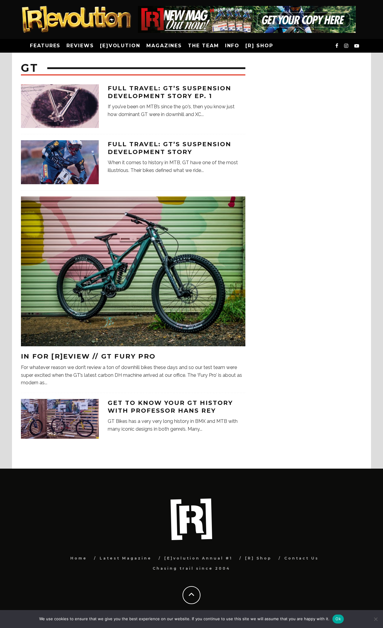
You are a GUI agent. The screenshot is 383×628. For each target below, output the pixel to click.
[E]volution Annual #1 (198, 558)
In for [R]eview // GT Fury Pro (88, 356)
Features (45, 45)
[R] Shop (259, 45)
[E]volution (120, 45)
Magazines (164, 45)
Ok (338, 618)
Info (232, 45)
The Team (203, 45)
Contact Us (301, 558)
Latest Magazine (126, 558)
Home (78, 558)
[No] (376, 619)
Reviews (80, 45)
